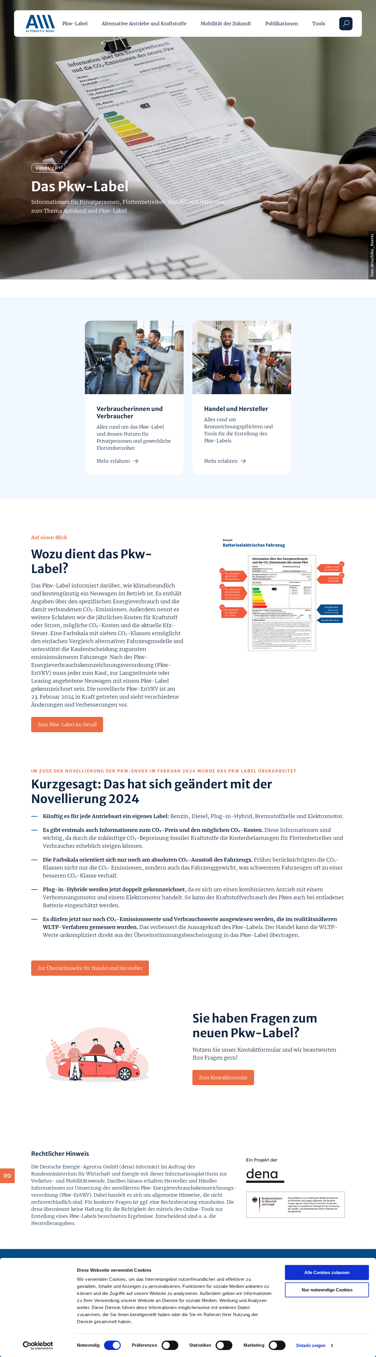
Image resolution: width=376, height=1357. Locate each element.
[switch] (170, 1345)
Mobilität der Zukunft (226, 23)
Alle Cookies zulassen (327, 1272)
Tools (318, 23)
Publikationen (281, 23)
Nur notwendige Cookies (327, 1289)
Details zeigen (310, 1345)
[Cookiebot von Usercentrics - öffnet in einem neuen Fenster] (38, 1345)
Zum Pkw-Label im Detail (67, 724)
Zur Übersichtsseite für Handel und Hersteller (90, 968)
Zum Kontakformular (223, 1077)
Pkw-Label (75, 23)
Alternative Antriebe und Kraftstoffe (144, 23)
